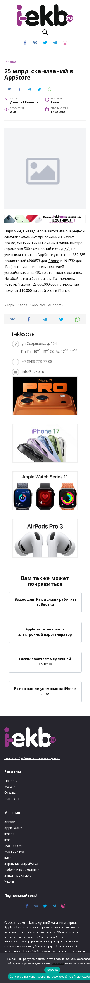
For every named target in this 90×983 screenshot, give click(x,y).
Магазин (10, 787)
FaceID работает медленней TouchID (45, 661)
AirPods (10, 822)
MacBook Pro (14, 851)
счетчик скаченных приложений (32, 237)
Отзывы (10, 792)
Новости (57, 305)
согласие (58, 963)
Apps (23, 305)
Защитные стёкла (17, 875)
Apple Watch (13, 828)
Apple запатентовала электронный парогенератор (45, 632)
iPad (7, 266)
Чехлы (9, 881)
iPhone (53, 260)
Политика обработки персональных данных (32, 758)
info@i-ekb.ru (33, 371)
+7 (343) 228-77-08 (37, 361)
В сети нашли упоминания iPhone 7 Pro (45, 691)
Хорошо (52, 970)
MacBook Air (13, 846)
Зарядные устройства (21, 863)
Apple (11, 305)
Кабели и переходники (22, 870)
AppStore (38, 305)
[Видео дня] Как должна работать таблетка (45, 602)
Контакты (11, 799)
